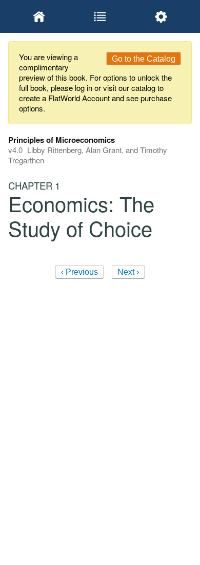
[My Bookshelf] (38, 16)
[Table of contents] (99, 16)
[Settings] (161, 16)
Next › (128, 272)
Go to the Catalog (143, 58)
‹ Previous (79, 272)
